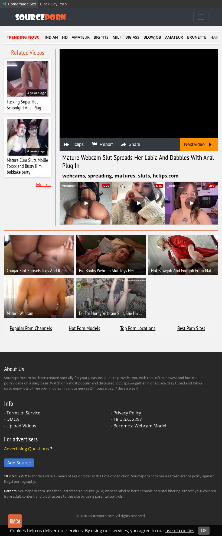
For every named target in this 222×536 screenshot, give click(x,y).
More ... (43, 184)
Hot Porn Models (84, 328)
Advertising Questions (26, 449)
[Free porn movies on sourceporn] (41, 17)
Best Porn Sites (191, 328)
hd (65, 37)
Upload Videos (21, 426)
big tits (101, 37)
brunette (196, 37)
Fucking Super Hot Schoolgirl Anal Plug (24, 105)
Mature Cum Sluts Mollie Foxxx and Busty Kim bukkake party (27, 166)
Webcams (73, 175)
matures (125, 175)
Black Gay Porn (53, 3)
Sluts (144, 175)
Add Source (19, 463)
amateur (81, 37)
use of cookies (179, 531)
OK (204, 531)
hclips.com (166, 175)
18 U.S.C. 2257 (127, 419)
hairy (215, 37)
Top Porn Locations (137, 328)
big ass (132, 37)
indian (51, 37)
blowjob (152, 37)
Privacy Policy (127, 413)
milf (117, 37)
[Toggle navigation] (200, 17)
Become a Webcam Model (139, 426)
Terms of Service (23, 413)
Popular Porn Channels (31, 328)
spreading (100, 175)
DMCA (12, 419)
